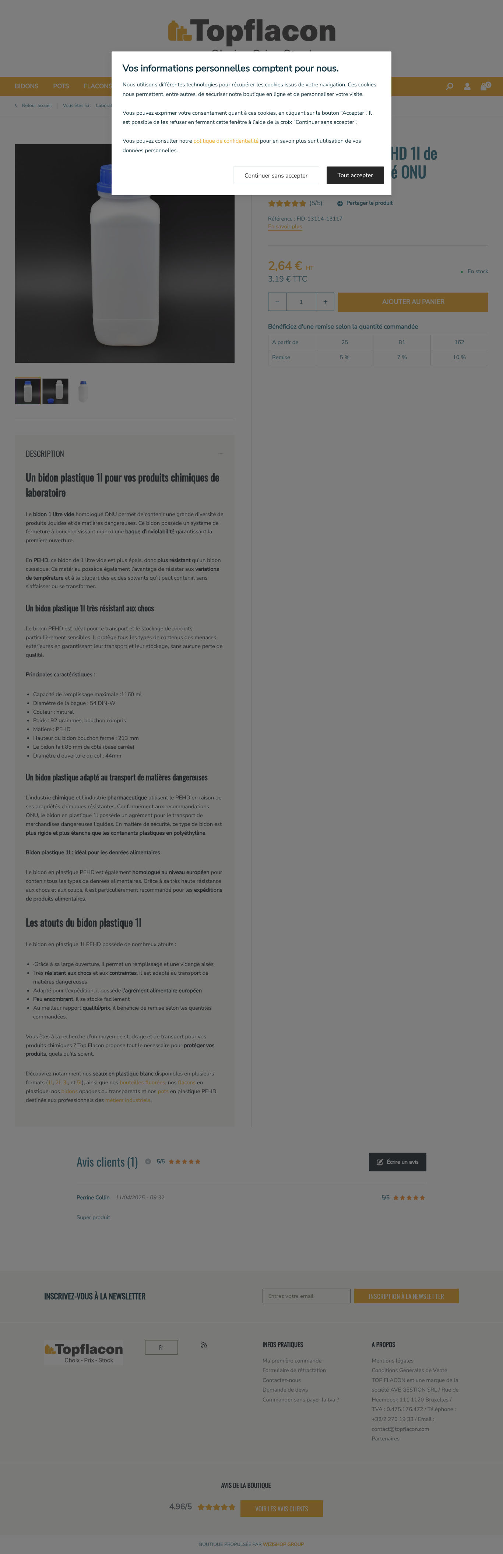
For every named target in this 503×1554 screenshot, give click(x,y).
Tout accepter (355, 175)
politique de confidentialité (225, 141)
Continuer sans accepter (276, 176)
